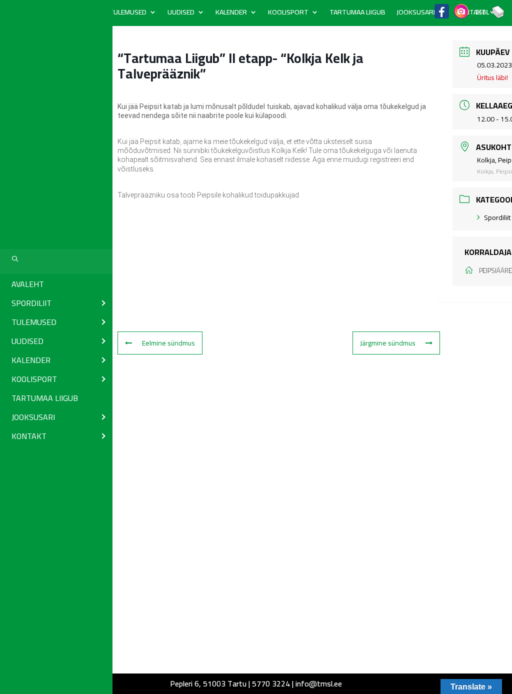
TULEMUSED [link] (127, 13)
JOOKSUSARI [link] (415, 13)
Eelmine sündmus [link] (168, 343)
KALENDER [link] (231, 13)
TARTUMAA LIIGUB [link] (358, 13)
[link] (56, 283)
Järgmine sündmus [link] (388, 343)
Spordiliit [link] (497, 217)
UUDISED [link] (181, 13)
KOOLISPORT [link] (288, 13)
